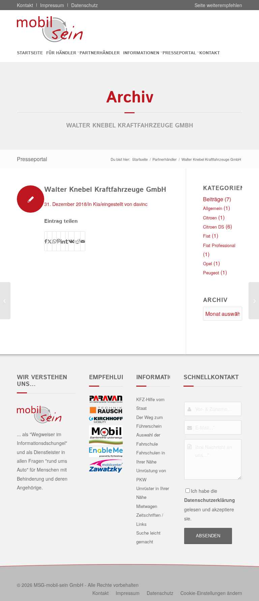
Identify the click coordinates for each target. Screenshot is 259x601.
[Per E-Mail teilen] (83, 241)
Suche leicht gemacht (148, 537)
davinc (140, 203)
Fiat (206, 236)
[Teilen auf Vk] (71, 241)
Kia (96, 203)
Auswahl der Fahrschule (148, 439)
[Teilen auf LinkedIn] (63, 241)
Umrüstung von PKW (151, 474)
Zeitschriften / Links (149, 519)
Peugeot (211, 272)
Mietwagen (146, 506)
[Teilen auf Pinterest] (58, 241)
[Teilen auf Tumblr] (66, 241)
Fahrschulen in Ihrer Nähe (150, 456)
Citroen (210, 217)
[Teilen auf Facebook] (46, 241)
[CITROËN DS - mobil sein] (60, 29)
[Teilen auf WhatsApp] (54, 241)
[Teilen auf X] (49, 241)
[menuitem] (31, 53)
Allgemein (212, 208)
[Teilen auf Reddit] (77, 241)
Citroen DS (213, 226)
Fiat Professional (219, 245)
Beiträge (213, 199)
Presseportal (32, 159)
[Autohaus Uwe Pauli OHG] (5, 300)
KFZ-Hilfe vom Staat (150, 403)
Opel (207, 263)
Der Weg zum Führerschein (149, 421)
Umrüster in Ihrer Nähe (152, 492)
